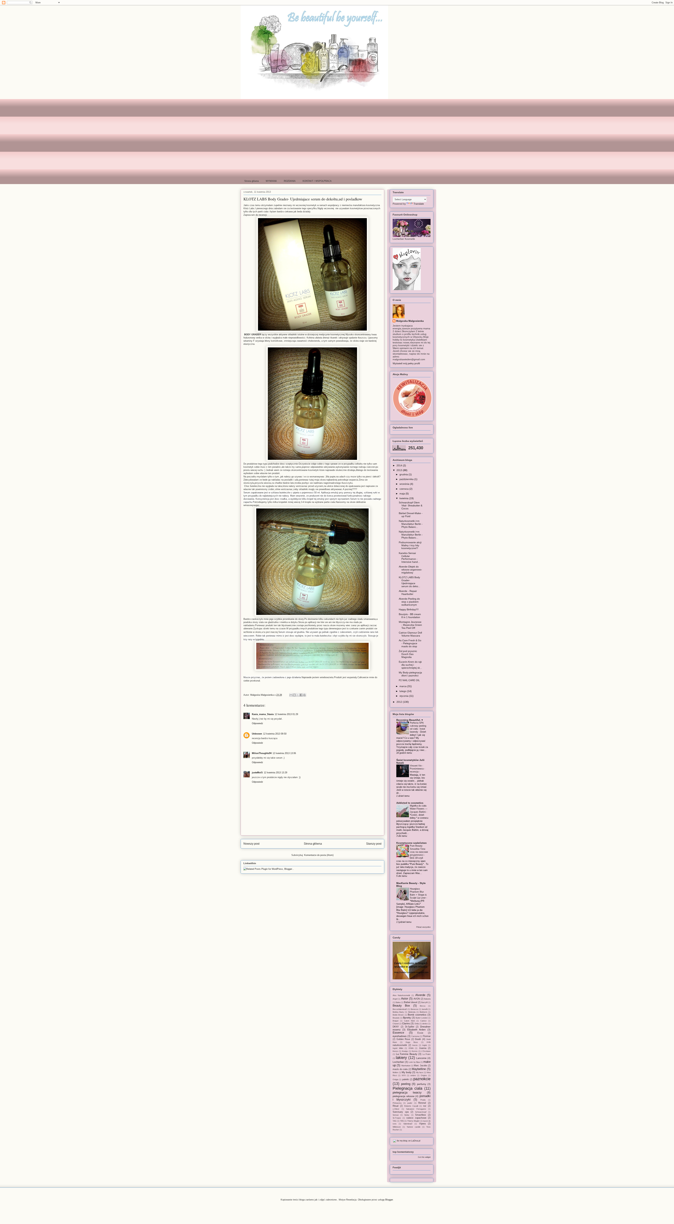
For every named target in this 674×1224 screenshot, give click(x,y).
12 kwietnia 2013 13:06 (284, 753)
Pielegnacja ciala (407, 1088)
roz (424, 1106)
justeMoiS (257, 772)
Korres (415, 1051)
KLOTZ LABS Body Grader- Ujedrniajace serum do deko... (409, 581)
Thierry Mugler (413, 1121)
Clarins (406, 1023)
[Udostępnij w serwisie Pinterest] (304, 695)
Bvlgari (395, 1021)
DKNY (396, 1027)
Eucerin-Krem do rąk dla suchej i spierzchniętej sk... (410, 664)
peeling (405, 1084)
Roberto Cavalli (411, 1106)
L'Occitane (426, 1051)
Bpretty (407, 1017)
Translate (419, 203)
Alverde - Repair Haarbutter (408, 592)
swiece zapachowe (416, 1118)
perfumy (421, 1084)
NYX (404, 1075)
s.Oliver (396, 1109)
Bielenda (411, 1012)
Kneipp (405, 1051)
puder (409, 1103)
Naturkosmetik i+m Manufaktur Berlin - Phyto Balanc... (411, 524)
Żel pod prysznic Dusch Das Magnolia (408, 654)
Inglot (424, 1045)
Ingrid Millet (398, 1048)
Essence (398, 1032)
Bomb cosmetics (417, 1014)
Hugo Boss (412, 1042)
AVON (417, 999)
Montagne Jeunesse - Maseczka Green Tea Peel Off (410, 625)
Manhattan (405, 1066)
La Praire (426, 1054)
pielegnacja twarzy (407, 1092)
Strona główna (251, 181)
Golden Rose (403, 1039)
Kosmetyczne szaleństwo (411, 842)
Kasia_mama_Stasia (263, 714)
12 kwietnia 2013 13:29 (275, 772)
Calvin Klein (409, 1021)
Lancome (421, 1058)
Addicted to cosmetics (409, 802)
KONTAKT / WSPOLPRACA (317, 181)
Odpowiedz (257, 723)
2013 (400, 470)
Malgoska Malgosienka (410, 320)
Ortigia (395, 1079)
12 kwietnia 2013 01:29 (286, 714)
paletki (405, 1079)
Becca (422, 1006)
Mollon (395, 1072)
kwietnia (404, 498)
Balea (398, 1002)
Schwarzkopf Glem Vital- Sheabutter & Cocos (410, 505)
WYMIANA (271, 181)
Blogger (389, 1199)
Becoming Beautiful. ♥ (409, 720)
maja (402, 493)
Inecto (415, 1045)
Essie (420, 1033)
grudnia (404, 474)
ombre (413, 1075)
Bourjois (396, 1018)
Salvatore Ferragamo (416, 1109)
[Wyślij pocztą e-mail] (291, 695)
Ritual (395, 1106)
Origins (424, 1075)
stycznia (404, 695)
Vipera (422, 1123)
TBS (402, 1121)
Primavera (397, 1103)
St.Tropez (397, 1118)
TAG (395, 1121)
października (406, 479)
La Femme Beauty (406, 1054)
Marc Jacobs (420, 1065)
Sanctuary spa (401, 1112)
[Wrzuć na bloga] (294, 695)
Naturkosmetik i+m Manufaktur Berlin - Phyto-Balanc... (411, 534)
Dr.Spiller (409, 1027)
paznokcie (422, 1079)
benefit (425, 1009)
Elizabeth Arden (416, 1029)
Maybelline (419, 1069)
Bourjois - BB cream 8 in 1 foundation (410, 616)
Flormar (427, 1036)
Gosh (418, 1039)
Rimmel (422, 1103)
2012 (400, 701)
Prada (422, 1100)
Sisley (406, 1115)
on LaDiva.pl (414, 1141)
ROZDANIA (290, 181)
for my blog (402, 1141)
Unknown (257, 733)
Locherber (398, 1061)
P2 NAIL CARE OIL (409, 680)
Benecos (414, 1009)
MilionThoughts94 (262, 753)
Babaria (427, 999)
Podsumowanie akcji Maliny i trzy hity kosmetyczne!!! (410, 545)
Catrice (423, 1021)
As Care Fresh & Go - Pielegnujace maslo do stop (410, 643)
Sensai (395, 1115)
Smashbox (420, 1115)
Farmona (415, 1036)
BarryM (424, 1002)
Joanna (422, 1048)
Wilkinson (397, 1127)
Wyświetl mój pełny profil (406, 363)
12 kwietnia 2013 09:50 (274, 733)
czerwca (404, 488)
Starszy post (373, 843)
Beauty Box (401, 1005)
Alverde (420, 995)
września (404, 483)
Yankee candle (413, 1127)
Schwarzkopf (420, 1112)
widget (428, 1157)
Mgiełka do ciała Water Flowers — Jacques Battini (418, 808)
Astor (404, 998)
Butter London (422, 1018)
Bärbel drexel (410, 1002)
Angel (395, 999)
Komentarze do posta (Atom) (318, 855)
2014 (400, 465)
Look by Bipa (414, 1062)
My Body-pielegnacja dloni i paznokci (410, 674)
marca (403, 686)
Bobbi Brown (398, 1015)
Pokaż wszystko (423, 927)
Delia (417, 1024)
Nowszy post (251, 843)
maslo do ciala (400, 1069)
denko (425, 1024)
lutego (403, 691)
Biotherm (423, 1012)
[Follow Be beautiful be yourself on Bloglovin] (407, 289)
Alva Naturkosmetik (401, 995)
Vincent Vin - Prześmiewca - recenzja (417, 768)
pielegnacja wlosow (403, 1096)
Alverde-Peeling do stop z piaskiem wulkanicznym (409, 601)
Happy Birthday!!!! (409, 609)
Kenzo (395, 1051)
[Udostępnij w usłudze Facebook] (301, 695)
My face (419, 1072)
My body (406, 1072)
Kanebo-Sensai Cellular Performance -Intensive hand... (409, 557)
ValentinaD (407, 1124)
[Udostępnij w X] (297, 695)
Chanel (396, 1024)
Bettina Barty (398, 1012)
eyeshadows (400, 1036)
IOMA (411, 1048)
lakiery (401, 1057)
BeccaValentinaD (400, 1009)
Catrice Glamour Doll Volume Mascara (410, 634)
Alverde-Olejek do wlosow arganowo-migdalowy (410, 569)
